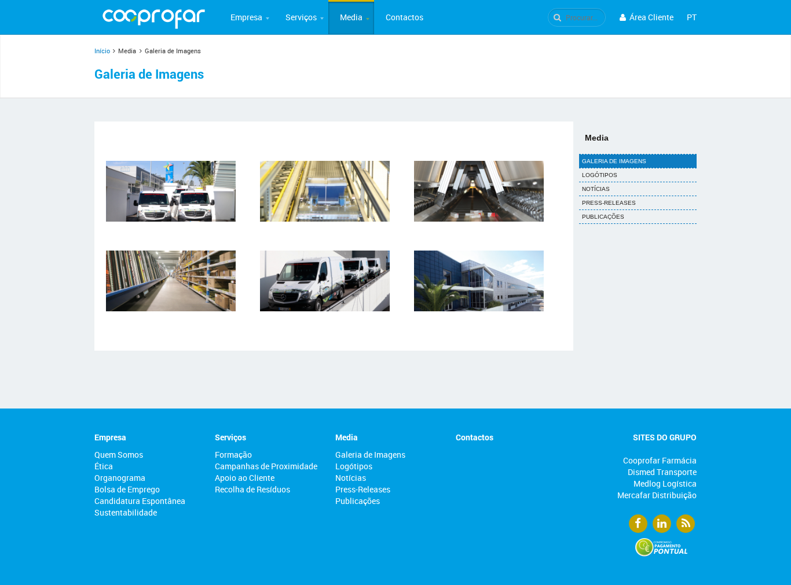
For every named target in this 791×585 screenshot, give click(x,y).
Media (351, 17)
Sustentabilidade (125, 512)
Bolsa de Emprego (127, 489)
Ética (103, 466)
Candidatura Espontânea (139, 500)
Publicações (603, 217)
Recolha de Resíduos (252, 489)
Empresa (246, 17)
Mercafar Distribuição (657, 495)
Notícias (596, 189)
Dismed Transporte (662, 471)
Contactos (404, 17)
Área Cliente (650, 17)
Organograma (119, 477)
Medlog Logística (665, 483)
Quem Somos (118, 454)
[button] (246, 17)
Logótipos (599, 175)
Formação (233, 454)
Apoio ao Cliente (244, 477)
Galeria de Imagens (614, 161)
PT (692, 17)
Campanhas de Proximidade (266, 466)
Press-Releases (609, 203)
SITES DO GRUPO (665, 437)
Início (102, 50)
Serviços (301, 17)
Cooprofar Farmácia (660, 460)
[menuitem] (246, 17)
